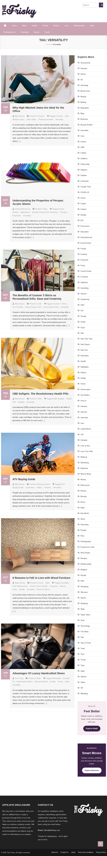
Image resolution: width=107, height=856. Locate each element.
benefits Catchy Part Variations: (45, 212)
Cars (82, 136)
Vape (83, 671)
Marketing (85, 463)
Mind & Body (86, 474)
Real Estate (85, 553)
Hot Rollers (85, 395)
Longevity (54, 586)
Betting (83, 102)
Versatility (59, 119)
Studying (84, 603)
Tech (82, 620)
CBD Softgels (58, 399)
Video (83, 682)
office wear (31, 119)
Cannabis (84, 130)
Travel (47, 32)
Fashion (41, 116)
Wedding (84, 693)
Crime (83, 198)
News (24, 25)
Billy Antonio (20, 116)
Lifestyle (84, 440)
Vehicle (83, 677)
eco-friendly (18, 307)
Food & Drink (86, 271)
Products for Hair (87, 547)
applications (25, 212)
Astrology (84, 85)
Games (84, 294)
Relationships (79, 25)
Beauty (83, 96)
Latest (73, 852)
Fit (14, 682)
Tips (82, 637)
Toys (82, 654)
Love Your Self (87, 451)
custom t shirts (60, 304)
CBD (40, 399)
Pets (82, 536)
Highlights (85, 367)
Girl (82, 310)
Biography (85, 108)
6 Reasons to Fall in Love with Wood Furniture (42, 577)
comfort (59, 116)
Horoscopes (85, 389)
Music (83, 502)
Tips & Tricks (86, 643)
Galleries (84, 282)
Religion (84, 570)
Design (83, 215)
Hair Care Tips (86, 339)
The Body (84, 631)
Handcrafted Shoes (25, 682)
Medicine (84, 468)
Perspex (63, 212)
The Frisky (19, 678)
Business (84, 119)
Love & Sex (85, 446)
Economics (85, 226)
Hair (82, 333)
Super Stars (85, 615)
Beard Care (85, 91)
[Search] (101, 5)
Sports (83, 598)
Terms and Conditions (85, 852)
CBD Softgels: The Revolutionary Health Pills (41, 393)
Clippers (84, 170)
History (83, 372)
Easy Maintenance (20, 586)
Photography (86, 541)
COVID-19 (85, 192)
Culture (84, 209)
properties (17, 216)
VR (82, 688)
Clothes (84, 175)
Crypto (83, 203)
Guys (83, 327)
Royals (36, 32)
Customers (30, 487)
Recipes (84, 558)
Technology (85, 626)
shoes (60, 682)
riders (39, 487)
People (83, 530)
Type (83, 665)
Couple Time (86, 187)
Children (84, 158)
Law (82, 423)
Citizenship (85, 164)
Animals (84, 68)
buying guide (18, 487)
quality (22, 589)
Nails (83, 508)
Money (83, 479)
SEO (82, 581)
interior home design (38, 586)
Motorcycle (85, 485)
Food (83, 265)
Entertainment (9, 32)
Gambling (84, 288)
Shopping (84, 586)
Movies (56, 25)
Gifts (40, 304)
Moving (84, 496)
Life (82, 434)
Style (92, 25)
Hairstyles (85, 356)
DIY (82, 220)
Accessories (85, 63)
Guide (83, 322)
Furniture (84, 277)
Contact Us (64, 852)
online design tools (33, 307)
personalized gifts (51, 307)
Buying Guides (44, 484)
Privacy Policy (101, 852)
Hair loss (84, 350)
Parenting (24, 32)
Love (66, 25)
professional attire (45, 119)
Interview (84, 417)
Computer (85, 181)
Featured (84, 260)
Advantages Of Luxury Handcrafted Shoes (39, 673)
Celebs (45, 25)
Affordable (56, 678)
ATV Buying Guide (24, 479)
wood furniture (43, 589)
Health (34, 25)
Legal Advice (86, 429)
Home (14, 25)
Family (83, 249)
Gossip (83, 316)
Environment (86, 243)
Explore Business (92, 770)
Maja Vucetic (20, 583)
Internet (84, 412)
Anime (83, 74)
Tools (83, 648)
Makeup (84, 457)
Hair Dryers (85, 344)
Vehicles (47, 487)
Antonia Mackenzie (22, 209)
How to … (85, 401)
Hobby (83, 378)
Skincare (84, 592)
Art (82, 80)
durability (65, 583)
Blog (45, 209)
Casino (83, 142)
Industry (84, 406)
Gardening (85, 299)
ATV (63, 484)
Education (85, 232)
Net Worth (85, 513)
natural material (41, 682)
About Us (54, 852)
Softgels (21, 402)
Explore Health (92, 728)
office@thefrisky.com (52, 830)
